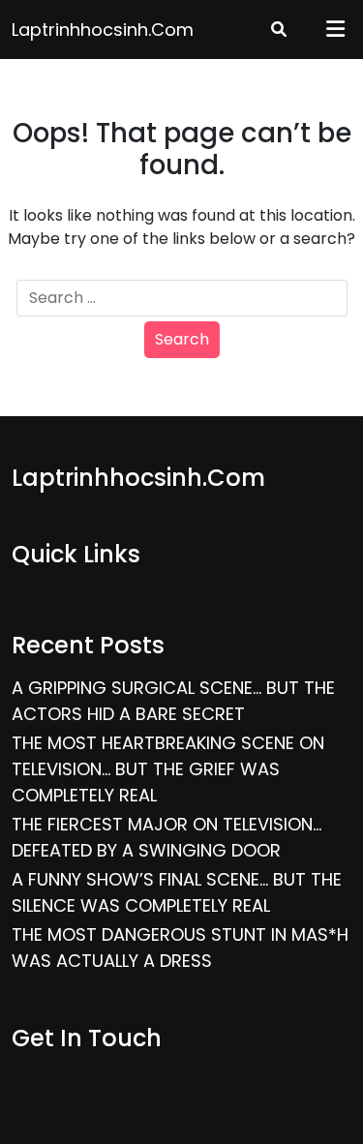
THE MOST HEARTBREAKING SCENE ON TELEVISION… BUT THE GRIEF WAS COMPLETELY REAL (168, 769)
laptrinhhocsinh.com (103, 29)
